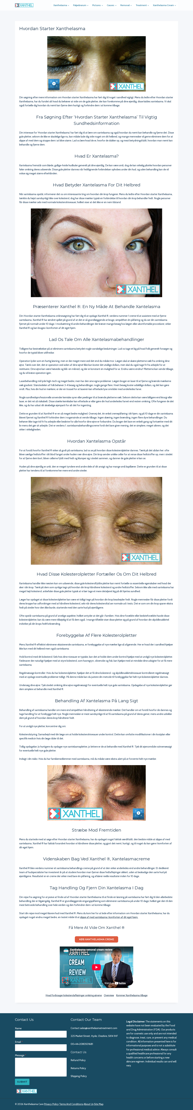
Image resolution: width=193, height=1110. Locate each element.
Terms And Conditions (71, 1104)
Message (20, 1055)
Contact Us (78, 1052)
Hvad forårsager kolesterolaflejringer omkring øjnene (74, 995)
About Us (88, 1104)
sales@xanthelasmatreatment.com (98, 1028)
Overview (109, 995)
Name (18, 1028)
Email (19, 1041)
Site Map (98, 1104)
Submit (22, 1081)
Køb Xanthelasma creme (96, 939)
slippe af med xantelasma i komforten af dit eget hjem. (109, 917)
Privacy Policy (51, 1104)
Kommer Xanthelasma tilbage (131, 995)
